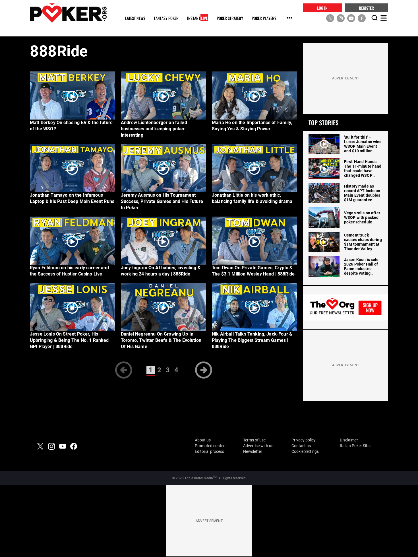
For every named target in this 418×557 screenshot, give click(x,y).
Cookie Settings (305, 451)
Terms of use (254, 440)
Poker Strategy (230, 18)
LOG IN (322, 7)
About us (203, 440)
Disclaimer (349, 440)
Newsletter (252, 451)
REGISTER (366, 7)
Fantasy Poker (166, 18)
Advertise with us (258, 445)
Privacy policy (303, 440)
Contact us (301, 445)
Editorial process (209, 451)
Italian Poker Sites (355, 445)
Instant (197, 18)
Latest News (135, 18)
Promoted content (211, 445)
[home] (68, 12)
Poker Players (264, 18)
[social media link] (330, 18)
